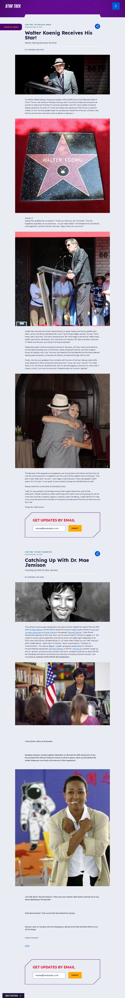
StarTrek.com (77, 649)
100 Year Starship (56, 649)
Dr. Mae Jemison (36, 630)
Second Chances (75, 632)
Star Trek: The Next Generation (38, 552)
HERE (27, 946)
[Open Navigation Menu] (116, 6)
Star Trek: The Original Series (38, 25)
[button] (13, 6)
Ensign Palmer (50, 632)
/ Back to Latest (11, 27)
